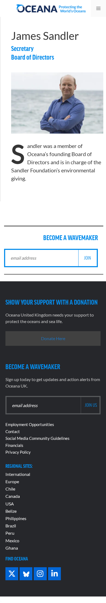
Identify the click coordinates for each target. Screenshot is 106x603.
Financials (14, 445)
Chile (10, 488)
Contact (12, 431)
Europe (12, 481)
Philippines (15, 518)
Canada (12, 496)
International (17, 474)
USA (9, 503)
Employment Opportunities (29, 424)
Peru (9, 533)
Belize (11, 511)
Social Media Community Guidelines (37, 438)
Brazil (10, 525)
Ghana (11, 547)
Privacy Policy (18, 452)
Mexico (12, 540)
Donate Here (53, 338)
